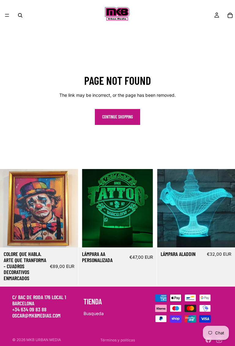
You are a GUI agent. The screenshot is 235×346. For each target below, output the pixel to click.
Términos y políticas (117, 340)
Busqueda (94, 313)
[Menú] (7, 15)
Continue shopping (117, 116)
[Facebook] (208, 340)
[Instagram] (219, 340)
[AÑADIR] (68, 237)
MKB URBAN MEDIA (43, 339)
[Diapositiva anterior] (9, 208)
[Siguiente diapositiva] (69, 208)
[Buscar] (20, 15)
